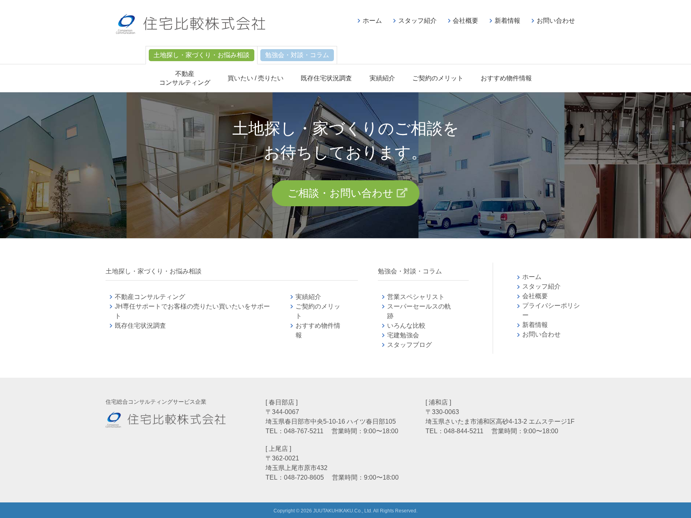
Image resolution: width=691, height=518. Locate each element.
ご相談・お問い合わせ (340, 193)
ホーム (372, 20)
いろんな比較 (406, 325)
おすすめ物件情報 (506, 78)
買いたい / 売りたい (256, 78)
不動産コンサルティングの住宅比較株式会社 (190, 24)
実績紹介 (382, 78)
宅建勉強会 (412, 335)
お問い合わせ (556, 20)
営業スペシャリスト (416, 296)
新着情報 (507, 20)
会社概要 (465, 20)
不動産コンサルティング (150, 296)
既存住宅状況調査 (326, 78)
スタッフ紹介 (417, 20)
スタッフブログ (409, 344)
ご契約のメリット (437, 78)
